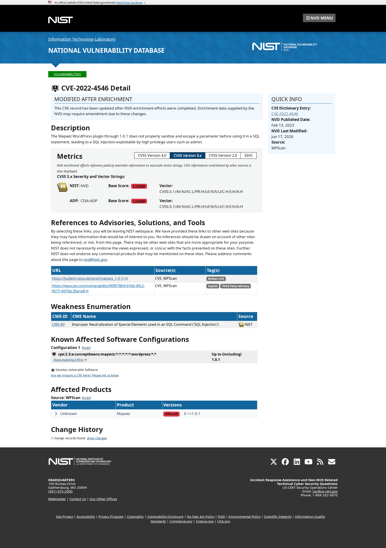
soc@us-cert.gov (325, 491)
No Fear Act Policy (200, 516)
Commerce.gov (181, 521)
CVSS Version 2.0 (223, 155)
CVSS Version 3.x (187, 155)
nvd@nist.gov (95, 259)
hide (86, 348)
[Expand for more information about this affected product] (55, 413)
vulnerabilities (67, 74)
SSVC (248, 155)
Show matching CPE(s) (69, 360)
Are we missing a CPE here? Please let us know (84, 375)
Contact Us (77, 499)
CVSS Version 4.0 (152, 155)
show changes (97, 438)
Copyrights (135, 516)
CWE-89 (58, 324)
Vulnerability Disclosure (165, 516)
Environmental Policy (244, 516)
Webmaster (57, 499)
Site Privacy (64, 516)
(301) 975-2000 (60, 491)
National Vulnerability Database (106, 50)
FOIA (221, 516)
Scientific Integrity (278, 516)
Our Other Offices (103, 499)
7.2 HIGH (139, 186)
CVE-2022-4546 (284, 113)
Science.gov (205, 521)
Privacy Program (111, 516)
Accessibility (86, 516)
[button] (319, 18)
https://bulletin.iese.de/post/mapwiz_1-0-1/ (88, 278)
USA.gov (223, 521)
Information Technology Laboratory (81, 39)
